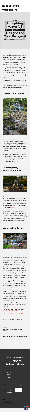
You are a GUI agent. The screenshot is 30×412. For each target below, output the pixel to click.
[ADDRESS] (4, 383)
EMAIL (8, 398)
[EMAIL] (4, 399)
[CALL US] (4, 391)
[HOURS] (4, 373)
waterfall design (18, 319)
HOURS (9, 372)
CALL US (9, 390)
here (4, 145)
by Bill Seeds (21, 40)
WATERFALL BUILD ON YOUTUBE (10, 310)
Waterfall (15, 20)
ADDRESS (9, 383)
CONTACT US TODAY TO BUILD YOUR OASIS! (13, 313)
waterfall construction (8, 319)
